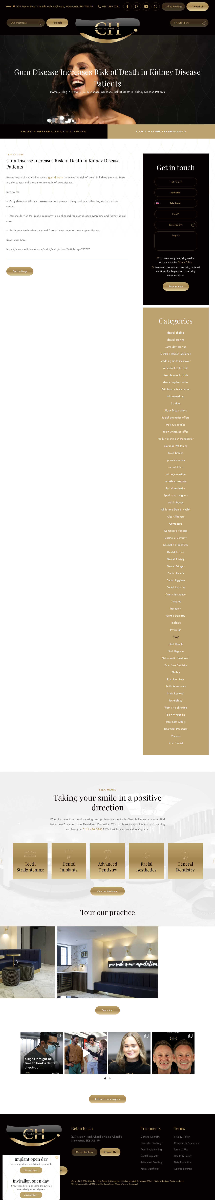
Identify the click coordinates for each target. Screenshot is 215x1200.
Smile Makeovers (176, 686)
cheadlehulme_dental (41, 1035)
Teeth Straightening (175, 708)
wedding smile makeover (176, 361)
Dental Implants (175, 587)
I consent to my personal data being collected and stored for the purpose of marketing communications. (177, 271)
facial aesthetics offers (175, 418)
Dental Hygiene (175, 580)
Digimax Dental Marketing (173, 1181)
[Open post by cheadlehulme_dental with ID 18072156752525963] (85, 1053)
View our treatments (107, 891)
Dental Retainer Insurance (175, 354)
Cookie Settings (183, 1169)
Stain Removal (175, 693)
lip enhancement (175, 460)
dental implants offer (175, 382)
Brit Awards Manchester (176, 389)
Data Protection (182, 1162)
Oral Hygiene (176, 651)
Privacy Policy (184, 262)
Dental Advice (175, 552)
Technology (175, 700)
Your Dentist (176, 743)
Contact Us (197, 6)
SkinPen (175, 403)
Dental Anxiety (175, 559)
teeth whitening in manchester (176, 439)
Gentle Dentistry (175, 616)
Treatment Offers (176, 722)
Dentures (175, 601)
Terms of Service (128, 1184)
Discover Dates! (31, 1170)
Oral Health (176, 644)
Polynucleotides (175, 425)
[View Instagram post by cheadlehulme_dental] (59, 1070)
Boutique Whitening (176, 446)
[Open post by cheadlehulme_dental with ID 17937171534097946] (129, 1053)
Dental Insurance (176, 594)
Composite (175, 524)
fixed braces (175, 453)
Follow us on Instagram (107, 1099)
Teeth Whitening (175, 715)
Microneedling (175, 396)
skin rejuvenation (176, 474)
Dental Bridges (176, 566)
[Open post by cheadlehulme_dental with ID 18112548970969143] (173, 1053)
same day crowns (175, 347)
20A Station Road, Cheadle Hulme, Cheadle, (54, 6)
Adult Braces (175, 502)
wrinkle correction (176, 481)
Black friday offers (176, 410)
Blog (64, 92)
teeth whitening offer (175, 432)
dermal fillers (176, 467)
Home (54, 92)
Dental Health (175, 573)
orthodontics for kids (175, 368)
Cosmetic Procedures (175, 545)
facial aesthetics (175, 488)
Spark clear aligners (176, 495)
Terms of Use (181, 1149)
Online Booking (173, 6)
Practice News (175, 679)
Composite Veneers (175, 531)
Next (199, 962)
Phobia (175, 672)
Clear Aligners (175, 517)
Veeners (175, 736)
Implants (176, 623)
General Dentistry (150, 1137)
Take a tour (107, 1010)
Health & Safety (183, 1156)
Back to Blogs (20, 271)
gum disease (55, 177)
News (75, 92)
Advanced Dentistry (151, 1162)
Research (175, 609)
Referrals (57, 23)
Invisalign (175, 630)
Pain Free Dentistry (175, 665)
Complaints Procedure (186, 1143)
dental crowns (175, 340)
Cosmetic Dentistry (176, 538)
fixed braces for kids (175, 375)
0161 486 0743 (110, 6)
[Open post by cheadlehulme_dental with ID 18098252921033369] (41, 1053)
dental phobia (175, 333)
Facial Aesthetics (150, 1169)
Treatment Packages (175, 729)
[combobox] (158, 203)
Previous (15, 962)
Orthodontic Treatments (176, 658)
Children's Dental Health (175, 509)
